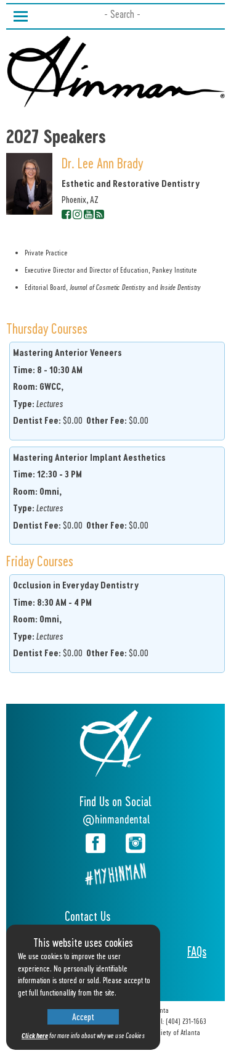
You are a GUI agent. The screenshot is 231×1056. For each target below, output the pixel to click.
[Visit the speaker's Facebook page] (66, 213)
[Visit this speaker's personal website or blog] (99, 213)
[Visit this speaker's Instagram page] (77, 213)
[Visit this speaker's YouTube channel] (88, 213)
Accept (83, 1016)
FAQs (196, 951)
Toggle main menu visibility (20, 15)
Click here (35, 1035)
